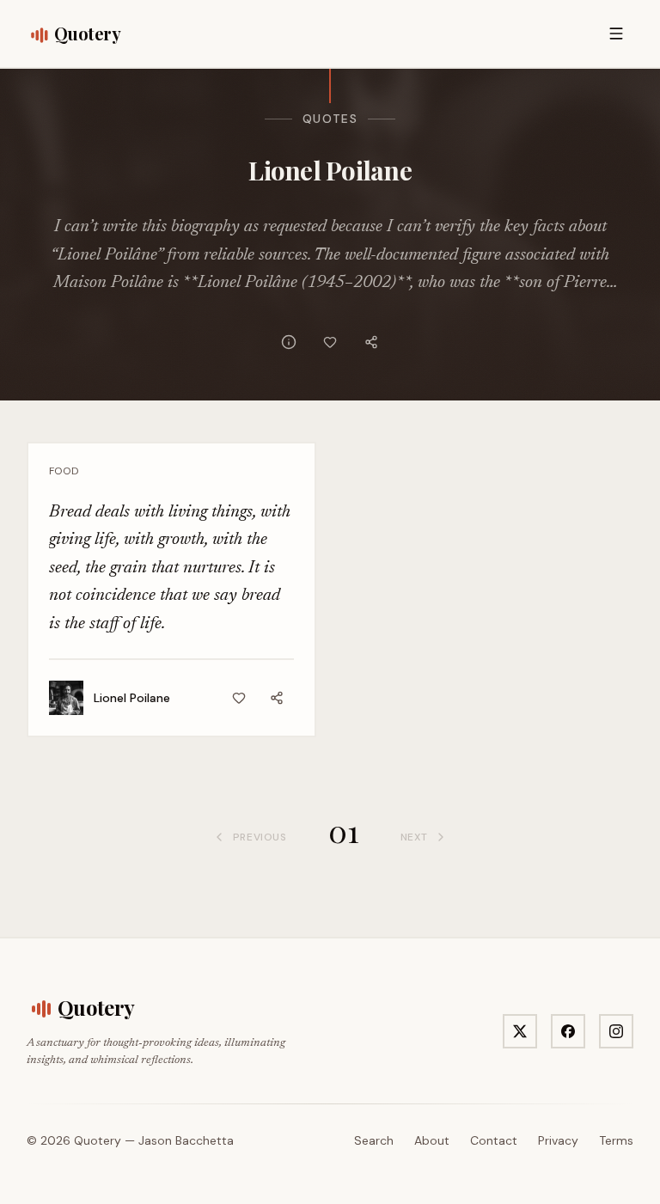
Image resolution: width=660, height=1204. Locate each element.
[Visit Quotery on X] (520, 1031)
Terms (616, 1140)
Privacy (558, 1140)
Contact (493, 1140)
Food (63, 471)
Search (374, 1140)
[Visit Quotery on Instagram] (616, 1031)
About (431, 1140)
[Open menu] (616, 33)
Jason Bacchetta (186, 1140)
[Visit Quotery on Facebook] (568, 1031)
